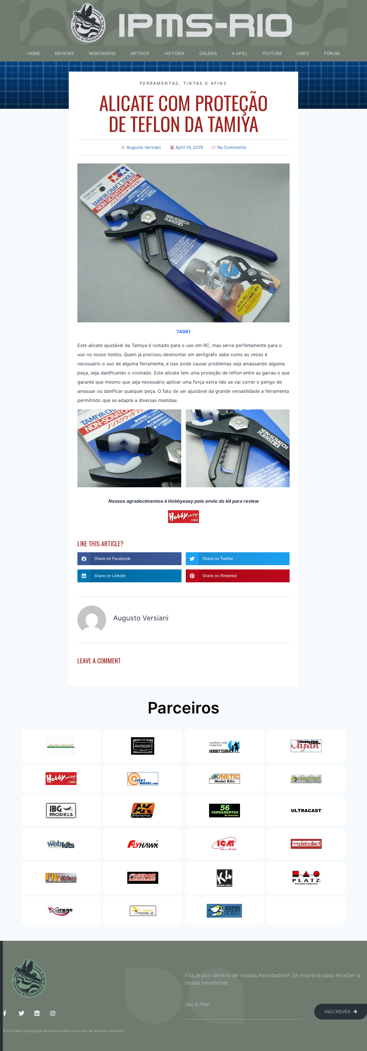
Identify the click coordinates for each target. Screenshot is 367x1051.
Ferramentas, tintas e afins (183, 83)
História (174, 53)
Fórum (331, 53)
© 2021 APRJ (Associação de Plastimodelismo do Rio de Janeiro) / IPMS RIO (63, 1031)
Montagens (102, 53)
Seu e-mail (197, 1004)
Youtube (272, 53)
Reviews (64, 53)
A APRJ (239, 53)
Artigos (139, 53)
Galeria (208, 53)
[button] (129, 558)
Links (303, 53)
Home (34, 53)
